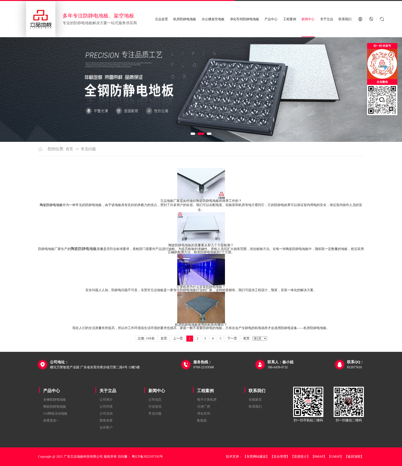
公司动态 (154, 399)
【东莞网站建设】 (256, 456)
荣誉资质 (106, 420)
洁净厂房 (203, 406)
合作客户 (106, 427)
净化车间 (203, 413)
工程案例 (289, 19)
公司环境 (106, 406)
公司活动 (106, 413)
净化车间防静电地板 (244, 19)
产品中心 (271, 19)
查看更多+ (50, 420)
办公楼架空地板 (213, 19)
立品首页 (161, 19)
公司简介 (106, 399)
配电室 (202, 420)
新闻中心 (308, 19)
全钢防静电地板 (54, 399)
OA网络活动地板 (55, 413)
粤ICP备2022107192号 (147, 456)
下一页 (232, 338)
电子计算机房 (207, 399)
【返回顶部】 (354, 456)
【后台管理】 (280, 456)
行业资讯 (154, 406)
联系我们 (345, 19)
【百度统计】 (300, 456)
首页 (69, 149)
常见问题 (88, 149)
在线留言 (255, 399)
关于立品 (326, 19)
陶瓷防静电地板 (54, 406)
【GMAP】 (335, 456)
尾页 (246, 338)
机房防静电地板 (184, 19)
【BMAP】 (319, 456)
